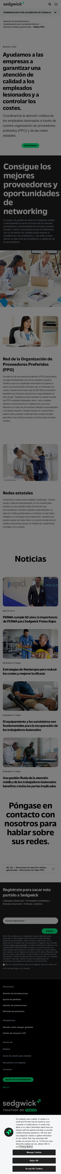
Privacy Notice (25, 1146)
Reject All (34, 1160)
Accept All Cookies (34, 1168)
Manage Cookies (34, 1152)
